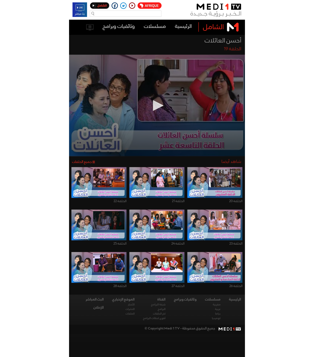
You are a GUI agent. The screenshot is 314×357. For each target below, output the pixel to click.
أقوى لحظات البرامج (154, 318)
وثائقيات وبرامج (119, 26)
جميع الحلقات (82, 162)
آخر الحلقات (159, 314)
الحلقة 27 (178, 286)
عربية (218, 309)
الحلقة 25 (119, 243)
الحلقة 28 (119, 286)
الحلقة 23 (235, 243)
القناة (161, 299)
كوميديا (216, 318)
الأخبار (131, 305)
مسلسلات (155, 26)
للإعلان (98, 307)
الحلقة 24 (177, 243)
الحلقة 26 (235, 286)
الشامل (213, 27)
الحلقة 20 (235, 201)
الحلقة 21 (178, 201)
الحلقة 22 (120, 201)
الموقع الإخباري (123, 299)
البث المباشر (95, 299)
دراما (218, 314)
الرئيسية (183, 26)
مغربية (217, 305)
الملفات (130, 314)
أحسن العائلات (223, 41)
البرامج (162, 309)
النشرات (130, 309)
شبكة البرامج (158, 305)
